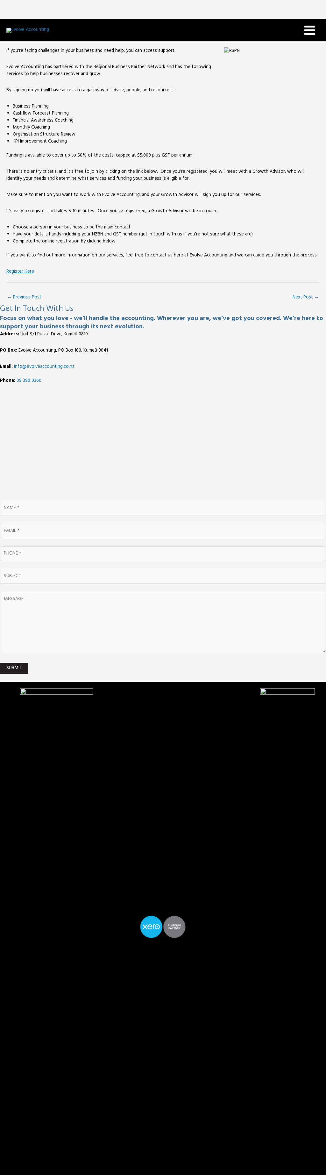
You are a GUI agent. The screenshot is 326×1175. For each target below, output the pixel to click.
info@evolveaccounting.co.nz (44, 366)
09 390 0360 (29, 380)
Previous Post (24, 297)
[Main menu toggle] (310, 30)
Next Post (306, 297)
